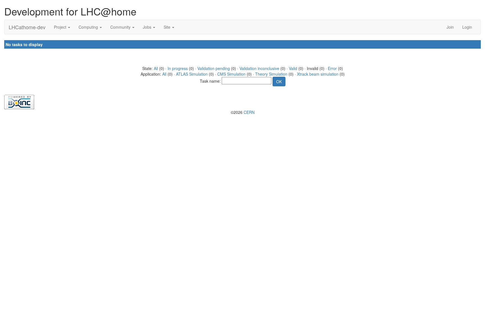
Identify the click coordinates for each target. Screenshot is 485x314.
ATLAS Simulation (192, 74)
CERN (249, 112)
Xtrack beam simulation (317, 74)
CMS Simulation (231, 74)
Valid (293, 68)
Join (450, 27)
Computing (89, 27)
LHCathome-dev (27, 27)
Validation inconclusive (259, 68)
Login (467, 27)
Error (332, 68)
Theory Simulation (271, 74)
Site (167, 27)
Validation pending (213, 68)
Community (121, 27)
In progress (178, 68)
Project (60, 27)
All (156, 68)
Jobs (147, 27)
